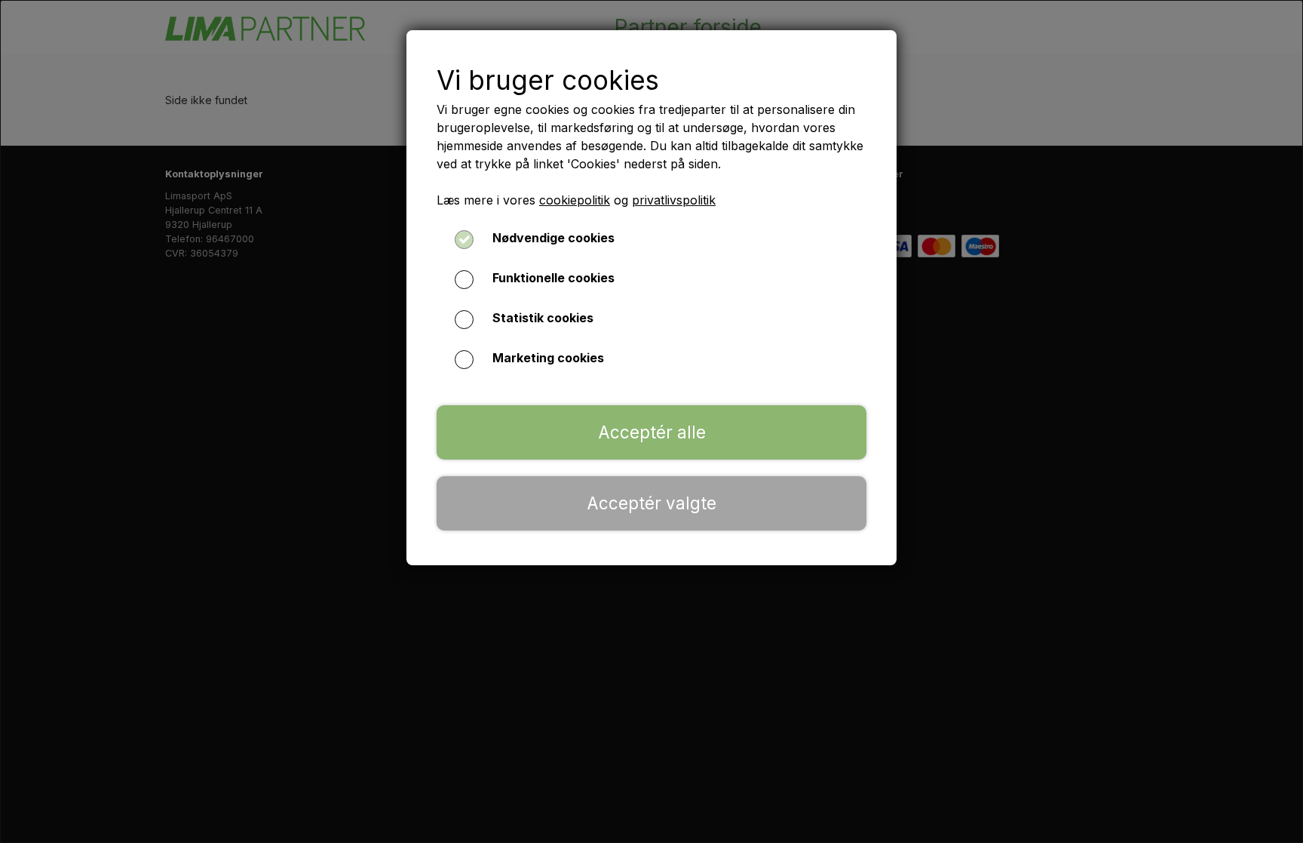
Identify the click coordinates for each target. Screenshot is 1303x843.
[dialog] (651, 421)
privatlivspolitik (674, 200)
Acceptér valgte (651, 503)
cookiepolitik (574, 200)
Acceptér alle (652, 432)
